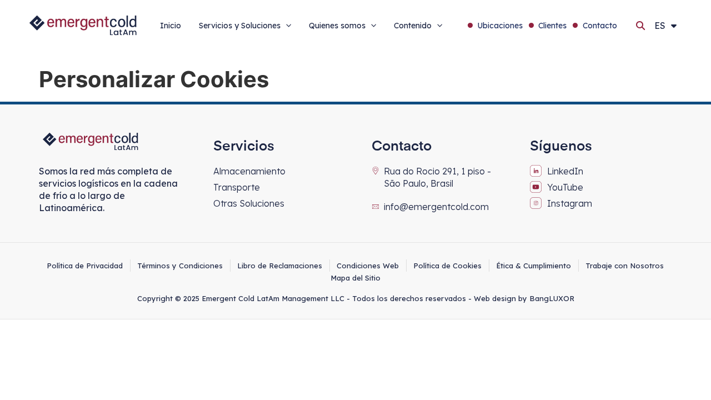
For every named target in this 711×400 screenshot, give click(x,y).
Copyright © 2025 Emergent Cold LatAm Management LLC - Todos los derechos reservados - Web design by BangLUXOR (355, 298)
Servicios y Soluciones (240, 26)
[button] (640, 25)
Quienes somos (337, 26)
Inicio (170, 26)
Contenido (413, 26)
